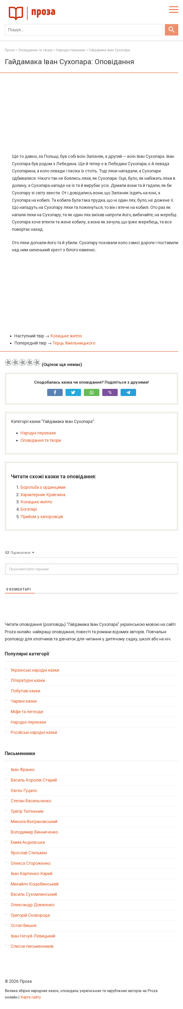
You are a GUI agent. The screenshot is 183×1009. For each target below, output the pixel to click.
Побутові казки (25, 690)
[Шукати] (171, 30)
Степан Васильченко (31, 800)
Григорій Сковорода (30, 915)
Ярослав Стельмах (29, 852)
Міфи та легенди (27, 711)
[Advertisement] (91, 113)
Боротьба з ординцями (43, 487)
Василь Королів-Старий (34, 779)
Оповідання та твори (40, 440)
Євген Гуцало (24, 790)
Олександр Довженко (32, 904)
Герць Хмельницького (74, 342)
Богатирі (28, 509)
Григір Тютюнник (27, 811)
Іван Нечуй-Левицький (33, 935)
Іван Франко (23, 769)
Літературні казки (28, 680)
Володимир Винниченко (34, 831)
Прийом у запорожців (41, 516)
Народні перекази (38, 432)
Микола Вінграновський (34, 821)
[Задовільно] (22, 362)
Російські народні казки (34, 732)
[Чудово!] (37, 362)
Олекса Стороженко (31, 863)
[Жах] (8, 362)
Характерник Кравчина (42, 494)
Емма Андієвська (28, 842)
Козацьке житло (66, 335)
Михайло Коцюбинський (35, 883)
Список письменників (32, 946)
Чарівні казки (24, 701)
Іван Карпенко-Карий (31, 873)
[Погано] (15, 362)
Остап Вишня (23, 925)
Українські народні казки (35, 670)
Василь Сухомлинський (34, 894)
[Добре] (29, 362)
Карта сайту (30, 997)
